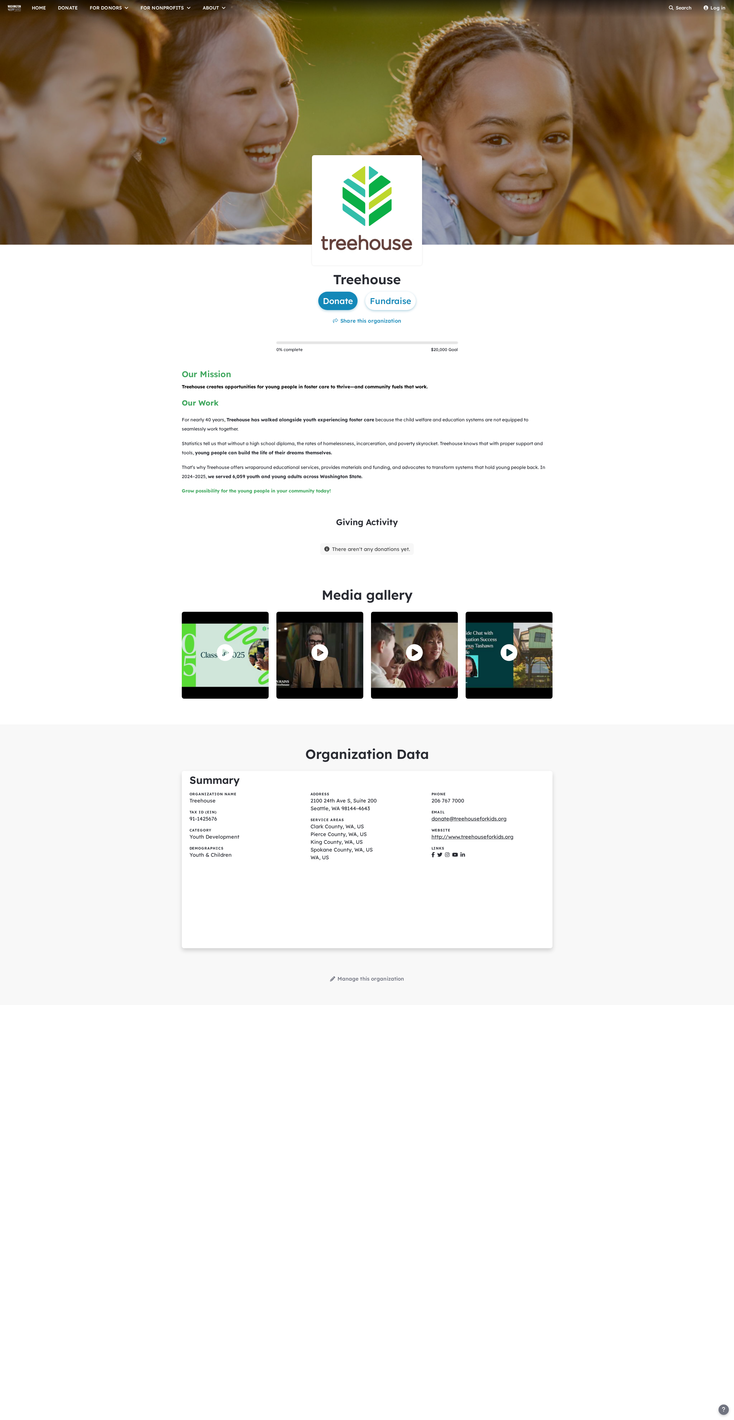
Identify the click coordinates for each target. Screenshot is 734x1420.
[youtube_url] (455, 855)
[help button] (724, 1410)
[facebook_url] (433, 855)
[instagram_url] (447, 855)
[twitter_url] (439, 855)
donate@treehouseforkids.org (469, 818)
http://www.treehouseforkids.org (473, 836)
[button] (225, 653)
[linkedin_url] (462, 855)
